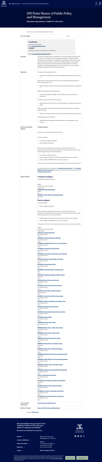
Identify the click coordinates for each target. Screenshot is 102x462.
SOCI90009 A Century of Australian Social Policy (51, 391)
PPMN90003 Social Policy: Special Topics (49, 333)
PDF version (35, 412)
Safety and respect (22, 443)
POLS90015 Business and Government (48, 306)
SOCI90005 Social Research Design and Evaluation (51, 380)
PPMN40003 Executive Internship (47, 322)
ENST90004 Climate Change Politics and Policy (50, 259)
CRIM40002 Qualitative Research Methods (49, 238)
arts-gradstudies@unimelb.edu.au (41, 54)
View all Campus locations (47, 450)
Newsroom (20, 447)
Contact (19, 450)
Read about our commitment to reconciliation (29, 430)
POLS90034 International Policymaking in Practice (51, 312)
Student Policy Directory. (44, 172)
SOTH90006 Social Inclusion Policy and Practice (51, 396)
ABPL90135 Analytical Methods (46, 233)
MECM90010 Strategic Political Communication (50, 269)
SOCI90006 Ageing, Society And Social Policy (50, 386)
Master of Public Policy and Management (49, 408)
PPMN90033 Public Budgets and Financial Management (53, 359)
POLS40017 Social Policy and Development (49, 291)
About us (19, 436)
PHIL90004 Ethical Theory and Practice (48, 280)
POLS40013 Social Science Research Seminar (50, 285)
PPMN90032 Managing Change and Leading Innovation (52, 354)
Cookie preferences (82, 458)
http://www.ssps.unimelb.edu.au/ (47, 403)
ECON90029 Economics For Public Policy (48, 248)
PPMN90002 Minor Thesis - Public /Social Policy (50, 327)
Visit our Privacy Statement (57, 458)
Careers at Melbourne (23, 440)
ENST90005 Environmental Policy (47, 264)
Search (96, 4)
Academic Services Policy (65, 168)
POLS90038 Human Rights (45, 317)
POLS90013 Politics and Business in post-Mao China (52, 301)
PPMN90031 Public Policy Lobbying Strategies (50, 349)
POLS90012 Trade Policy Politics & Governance (50, 296)
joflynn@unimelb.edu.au (39, 46)
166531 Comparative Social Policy (47, 375)
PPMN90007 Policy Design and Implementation (50, 195)
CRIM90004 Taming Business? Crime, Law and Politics (52, 243)
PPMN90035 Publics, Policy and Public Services (50, 364)
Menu (100, 4)
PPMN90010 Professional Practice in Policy (49, 338)
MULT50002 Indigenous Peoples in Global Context (51, 275)
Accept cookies (70, 458)
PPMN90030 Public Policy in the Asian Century (50, 343)
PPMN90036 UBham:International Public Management (52, 370)
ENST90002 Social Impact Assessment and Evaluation (52, 254)
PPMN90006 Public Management (46, 189)
